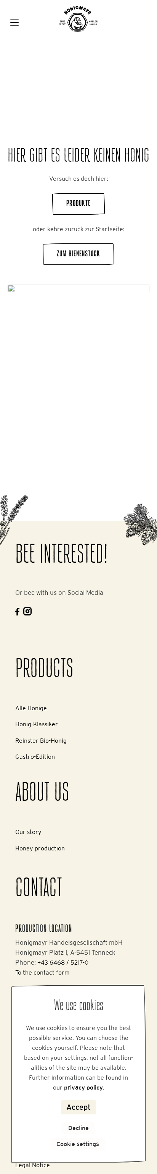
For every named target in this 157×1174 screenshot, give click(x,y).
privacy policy (83, 1087)
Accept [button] (78, 1107)
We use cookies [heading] (78, 1006)
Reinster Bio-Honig (41, 740)
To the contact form (42, 972)
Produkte (78, 203)
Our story (28, 832)
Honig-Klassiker (36, 724)
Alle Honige (31, 708)
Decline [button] (78, 1128)
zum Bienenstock (78, 254)
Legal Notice (32, 1165)
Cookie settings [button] (77, 1144)
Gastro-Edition (35, 756)
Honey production (40, 848)
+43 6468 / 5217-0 (62, 962)
